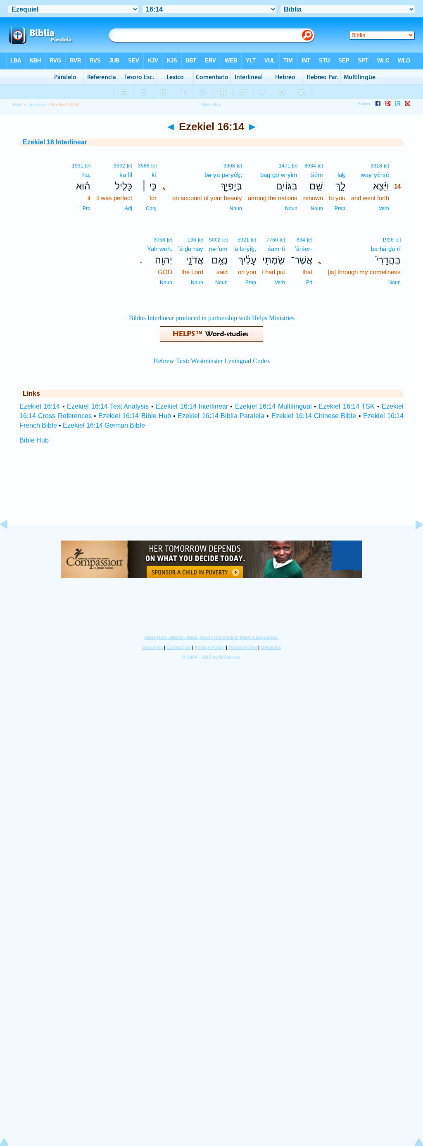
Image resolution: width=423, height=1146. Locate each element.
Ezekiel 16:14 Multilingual (273, 406)
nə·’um (218, 248)
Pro (86, 208)
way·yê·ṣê (375, 174)
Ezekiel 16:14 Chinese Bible (313, 415)
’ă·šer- (303, 248)
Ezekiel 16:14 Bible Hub (134, 415)
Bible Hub (34, 440)
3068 (159, 240)
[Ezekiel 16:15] (412, 543)
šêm (317, 174)
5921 (243, 240)
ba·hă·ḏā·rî (386, 248)
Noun (317, 208)
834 (301, 240)
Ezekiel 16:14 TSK (346, 406)
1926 (388, 240)
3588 (144, 166)
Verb (384, 208)
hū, (86, 174)
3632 (119, 166)
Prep (340, 208)
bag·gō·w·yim (278, 174)
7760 (272, 240)
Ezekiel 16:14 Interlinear (192, 406)
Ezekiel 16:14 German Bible (104, 425)
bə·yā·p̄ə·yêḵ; (223, 174)
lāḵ (341, 174)
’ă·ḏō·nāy (190, 248)
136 (192, 240)
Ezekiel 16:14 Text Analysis (108, 406)
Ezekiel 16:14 (39, 406)
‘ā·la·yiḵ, (244, 248)
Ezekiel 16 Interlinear (55, 142)
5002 (215, 240)
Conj (151, 208)
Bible (17, 104)
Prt (309, 282)
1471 (284, 166)
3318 (376, 166)
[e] (386, 166)
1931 (77, 166)
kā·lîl (125, 174)
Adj (128, 208)
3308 (229, 166)
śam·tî (276, 248)
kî (154, 174)
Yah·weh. (159, 248)
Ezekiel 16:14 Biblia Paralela (221, 415)
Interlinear (37, 104)
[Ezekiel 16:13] (10, 543)
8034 (310, 166)
